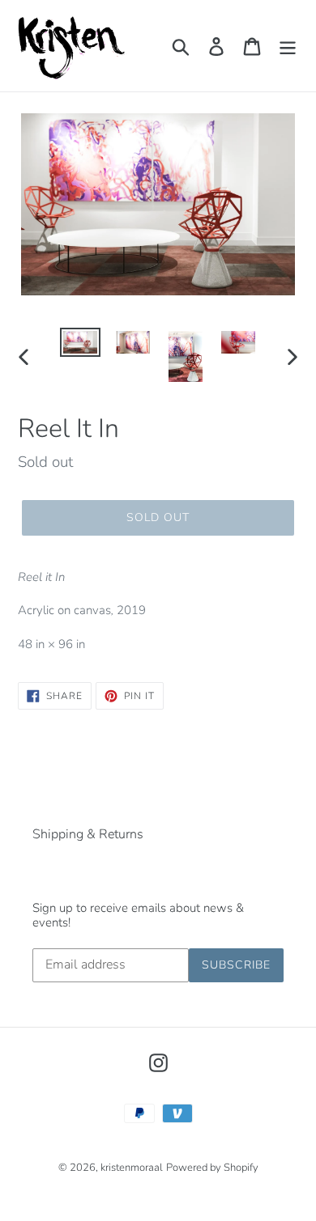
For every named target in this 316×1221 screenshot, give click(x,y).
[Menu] (287, 46)
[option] (80, 345)
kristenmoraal (131, 1167)
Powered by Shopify (212, 1167)
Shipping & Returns (87, 834)
